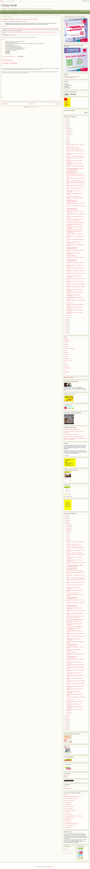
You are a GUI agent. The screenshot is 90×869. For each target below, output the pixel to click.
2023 (66, 123)
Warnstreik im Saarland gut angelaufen (71, 429)
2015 (66, 327)
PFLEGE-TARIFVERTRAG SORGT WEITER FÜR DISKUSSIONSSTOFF (74, 169)
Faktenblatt (66, 344)
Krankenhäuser (14, 12)
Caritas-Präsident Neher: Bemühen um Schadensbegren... (73, 232)
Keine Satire (66, 354)
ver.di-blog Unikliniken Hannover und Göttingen (73, 815)
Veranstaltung (66, 371)
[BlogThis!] (19, 56)
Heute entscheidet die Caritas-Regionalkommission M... (72, 209)
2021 (66, 126)
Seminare (66, 364)
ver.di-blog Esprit (67, 821)
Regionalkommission (68, 360)
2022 (66, 125)
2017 (66, 324)
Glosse (65, 350)
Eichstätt (65, 342)
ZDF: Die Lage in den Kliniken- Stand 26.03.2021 (31, 29)
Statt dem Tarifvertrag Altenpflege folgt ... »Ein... (75, 219)
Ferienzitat (66, 346)
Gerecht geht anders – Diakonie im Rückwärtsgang (74, 436)
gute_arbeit (66, 352)
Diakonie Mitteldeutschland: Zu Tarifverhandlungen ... (72, 260)
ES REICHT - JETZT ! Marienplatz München (74, 156)
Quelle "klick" (4, 26)
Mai (67, 139)
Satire (65, 362)
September (68, 133)
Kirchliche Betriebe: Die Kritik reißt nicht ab (74, 173)
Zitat (65, 373)
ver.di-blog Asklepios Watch (69, 817)
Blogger (51, 866)
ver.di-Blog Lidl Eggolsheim (69, 825)
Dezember (68, 128)
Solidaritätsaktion (67, 367)
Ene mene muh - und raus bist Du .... (73, 220)
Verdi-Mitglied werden (68, 788)
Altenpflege (54, 10)
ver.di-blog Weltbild (67, 814)
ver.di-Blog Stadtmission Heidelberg (71, 823)
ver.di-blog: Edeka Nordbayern (70, 810)
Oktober (68, 131)
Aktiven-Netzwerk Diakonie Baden (70, 798)
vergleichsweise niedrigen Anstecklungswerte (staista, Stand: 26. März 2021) (24, 28)
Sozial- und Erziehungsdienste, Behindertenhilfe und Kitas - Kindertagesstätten (35, 10)
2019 (66, 321)
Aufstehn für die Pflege (70, 255)
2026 (66, 118)
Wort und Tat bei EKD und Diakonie (71, 434)
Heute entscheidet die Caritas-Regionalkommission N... (72, 201)
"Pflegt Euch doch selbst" (6, 37)
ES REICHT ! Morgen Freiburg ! (72, 147)
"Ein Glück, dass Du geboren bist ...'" (73, 196)
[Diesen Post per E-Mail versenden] (18, 56)
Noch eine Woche (69, 302)
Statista (14, 35)
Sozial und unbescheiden (69, 800)
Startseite (5, 10)
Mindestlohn (66, 358)
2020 (66, 319)
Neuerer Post (5, 103)
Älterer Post (57, 103)
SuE (65, 369)
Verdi (65, 786)
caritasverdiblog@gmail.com (69, 77)
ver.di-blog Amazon (68, 804)
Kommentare (68, 850)
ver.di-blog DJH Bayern (68, 806)
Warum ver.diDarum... (66, 776)
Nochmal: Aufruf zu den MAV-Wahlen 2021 (74, 229)
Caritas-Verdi (9, 5)
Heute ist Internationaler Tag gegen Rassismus (75, 180)
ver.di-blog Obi (67, 812)
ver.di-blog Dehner (67, 819)
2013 (66, 331)
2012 (66, 332)
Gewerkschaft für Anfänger (69, 348)
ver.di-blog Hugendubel (68, 808)
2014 (66, 329)
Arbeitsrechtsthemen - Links (14, 10)
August (67, 134)
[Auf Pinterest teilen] (22, 56)
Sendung (66, 365)
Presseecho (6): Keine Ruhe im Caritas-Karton (75, 222)
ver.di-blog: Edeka (67, 802)
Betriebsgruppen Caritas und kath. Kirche (65, 10)
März (67, 143)
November (68, 130)
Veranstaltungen (6, 12)
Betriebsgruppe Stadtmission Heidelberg (72, 796)
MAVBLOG (66, 794)
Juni (67, 138)
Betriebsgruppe (67, 340)
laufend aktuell (45, 29)
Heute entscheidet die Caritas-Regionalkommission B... (72, 172)
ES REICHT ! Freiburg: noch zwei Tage (73, 149)
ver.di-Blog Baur (67, 827)
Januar (67, 317)
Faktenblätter (77, 10)
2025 (66, 120)
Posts (67, 848)
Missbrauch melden (68, 377)
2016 (66, 326)
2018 (66, 322)
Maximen (66, 356)
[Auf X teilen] (20, 56)
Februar (68, 315)
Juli (67, 136)
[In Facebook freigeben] (21, 56)
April (67, 141)
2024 (66, 121)
